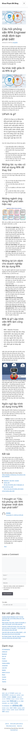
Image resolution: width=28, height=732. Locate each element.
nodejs (16, 703)
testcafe (16, 709)
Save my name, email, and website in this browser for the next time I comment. (14, 587)
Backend (6, 480)
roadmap (19, 707)
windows (7, 711)
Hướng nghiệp (6, 663)
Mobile (4, 670)
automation (5, 695)
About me (19, 725)
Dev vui (4, 656)
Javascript (5, 665)
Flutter (4, 658)
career (22, 694)
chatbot (4, 697)
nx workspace (5, 705)
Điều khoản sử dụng (11, 725)
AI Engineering (6, 649)
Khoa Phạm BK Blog (10, 3)
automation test (12, 694)
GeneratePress (14, 730)
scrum (23, 707)
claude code (19, 696)
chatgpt (9, 697)
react (11, 707)
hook (8, 701)
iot (19, 701)
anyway (8, 513)
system (12, 709)
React (3, 674)
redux (15, 707)
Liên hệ (7, 723)
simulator (8, 709)
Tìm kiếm (4, 602)
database (8, 698)
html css (13, 701)
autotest (18, 695)
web (3, 711)
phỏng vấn (7, 482)
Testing (4, 681)
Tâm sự (4, 679)
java (22, 701)
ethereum (4, 701)
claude (14, 697)
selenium (4, 709)
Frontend (4, 661)
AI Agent (12, 693)
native (9, 703)
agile (6, 693)
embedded (17, 698)
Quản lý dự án (6, 672)
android (16, 693)
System (17, 480)
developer (13, 698)
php (11, 705)
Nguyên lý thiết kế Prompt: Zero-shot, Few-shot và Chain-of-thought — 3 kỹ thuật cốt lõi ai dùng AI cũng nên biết (14, 628)
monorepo (4, 703)
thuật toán (21, 709)
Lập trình (11, 480)
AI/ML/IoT (4, 651)
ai (8, 693)
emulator (21, 698)
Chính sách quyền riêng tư (16, 723)
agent (3, 693)
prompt (3, 707)
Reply (5, 546)
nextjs (11, 703)
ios (18, 701)
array (20, 693)
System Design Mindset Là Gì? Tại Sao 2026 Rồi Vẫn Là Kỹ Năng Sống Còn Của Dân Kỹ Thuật (13, 618)
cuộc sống (4, 698)
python (7, 707)
